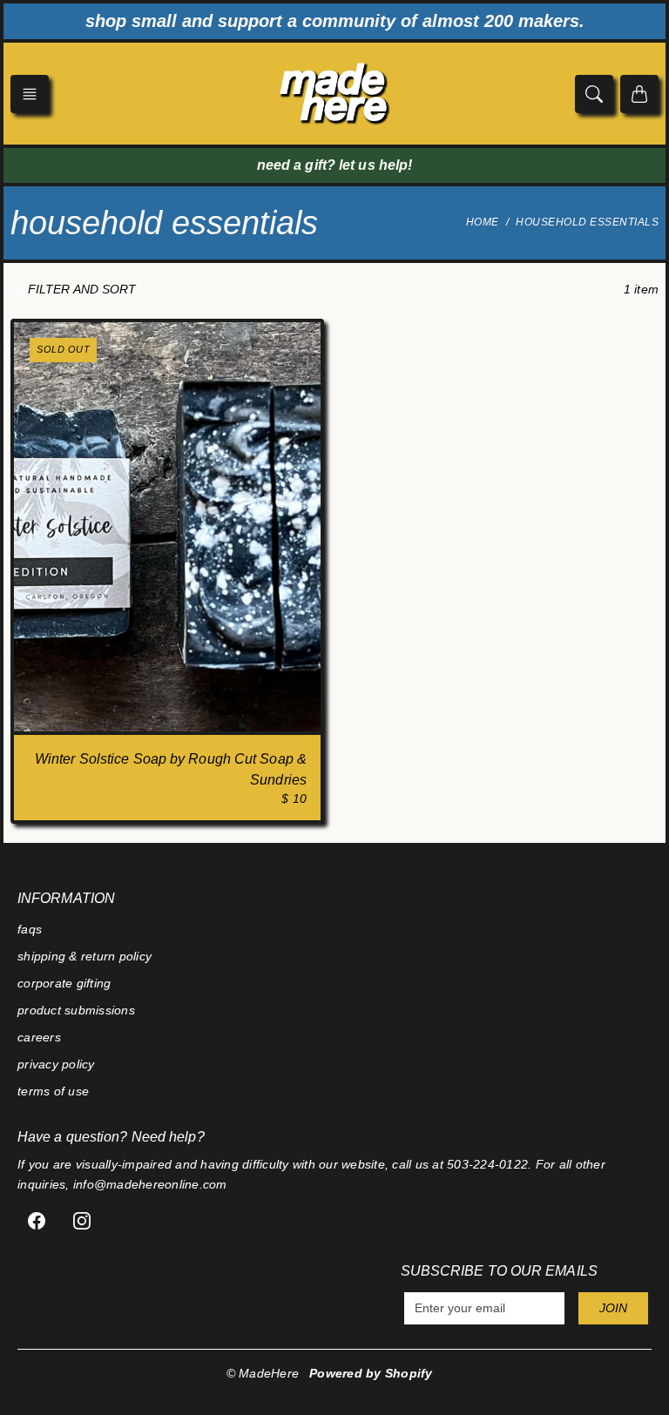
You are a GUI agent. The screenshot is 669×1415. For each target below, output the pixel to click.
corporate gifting (64, 983)
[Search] (594, 94)
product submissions (76, 1010)
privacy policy (56, 1064)
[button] (29, 94)
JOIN (613, 1308)
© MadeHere (263, 1373)
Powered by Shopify (371, 1373)
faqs (29, 929)
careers (39, 1037)
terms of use (53, 1091)
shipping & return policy (84, 956)
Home (482, 222)
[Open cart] (639, 94)
